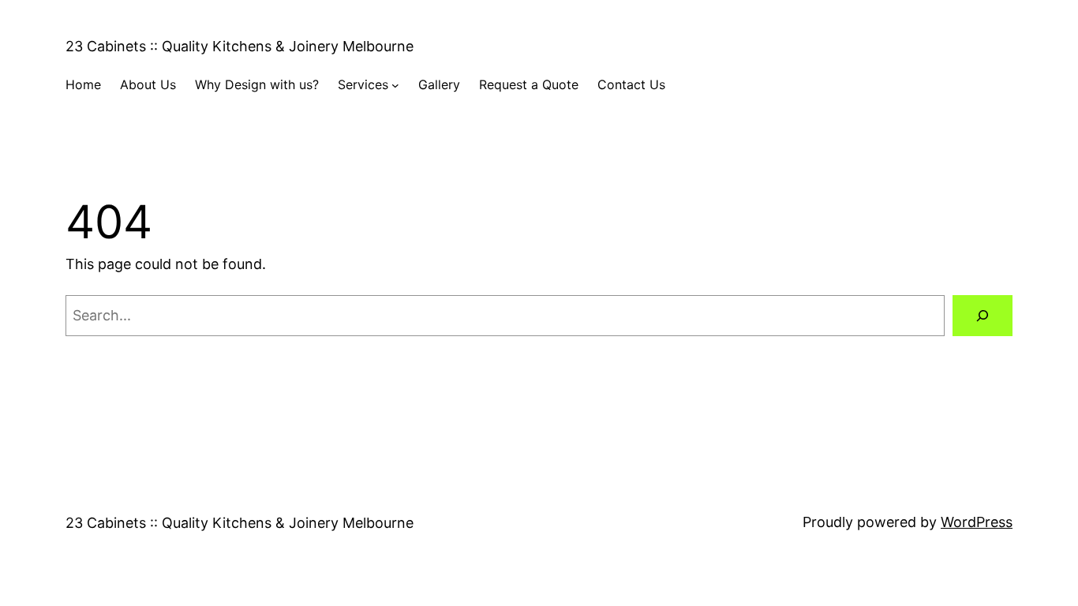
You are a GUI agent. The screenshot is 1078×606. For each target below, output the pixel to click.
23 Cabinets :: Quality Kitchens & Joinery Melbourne (240, 46)
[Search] (982, 315)
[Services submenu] (395, 85)
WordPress (976, 522)
